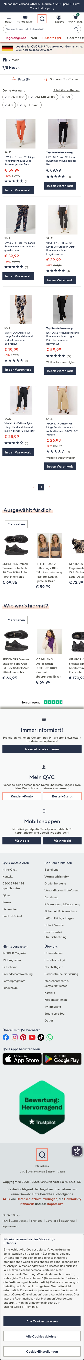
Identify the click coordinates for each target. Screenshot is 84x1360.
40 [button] (10, 105)
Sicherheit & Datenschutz (60, 911)
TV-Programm (11, 960)
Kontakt (7, 876)
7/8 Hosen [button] (31, 105)
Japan (61, 1171)
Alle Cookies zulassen (42, 1321)
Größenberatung (55, 883)
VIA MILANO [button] (44, 97)
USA (22, 1171)
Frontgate (37, 1220)
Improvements (10, 1226)
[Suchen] (77, 29)
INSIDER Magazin (14, 953)
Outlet (48, 1020)
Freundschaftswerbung (17, 974)
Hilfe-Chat (9, 869)
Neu (34, 38)
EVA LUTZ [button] (16, 97)
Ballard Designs (19, 1220)
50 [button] (67, 97)
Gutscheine (9, 967)
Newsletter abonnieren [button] (42, 749)
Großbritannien (36, 1171)
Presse (6, 902)
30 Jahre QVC (52, 38)
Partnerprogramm (13, 981)
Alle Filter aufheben (66, 90)
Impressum (55, 1204)
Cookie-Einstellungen (42, 1351)
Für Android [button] (62, 841)
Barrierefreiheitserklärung (61, 974)
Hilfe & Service (54, 925)
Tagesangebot (15, 38)
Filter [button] (24, 79)
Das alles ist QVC (55, 960)
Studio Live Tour (54, 1013)
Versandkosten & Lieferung (61, 890)
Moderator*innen (55, 999)
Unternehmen (53, 953)
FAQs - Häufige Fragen (59, 918)
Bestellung (51, 869)
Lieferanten (10, 909)
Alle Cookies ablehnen (42, 1336)
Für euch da (10, 987)
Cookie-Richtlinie (25, 1306)
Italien (51, 1171)
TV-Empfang (52, 1006)
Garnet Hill (52, 1220)
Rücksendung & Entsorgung (62, 904)
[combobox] (38, 29)
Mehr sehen (16, 524)
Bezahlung (51, 897)
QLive (6, 895)
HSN (5, 1220)
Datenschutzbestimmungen (37, 1199)
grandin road (68, 1220)
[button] (8, 20)
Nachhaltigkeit (53, 967)
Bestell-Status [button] (62, 796)
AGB (6, 1199)
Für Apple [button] (21, 841)
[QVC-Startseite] (5, 60)
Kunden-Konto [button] (22, 796)
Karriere (49, 992)
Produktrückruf (12, 916)
